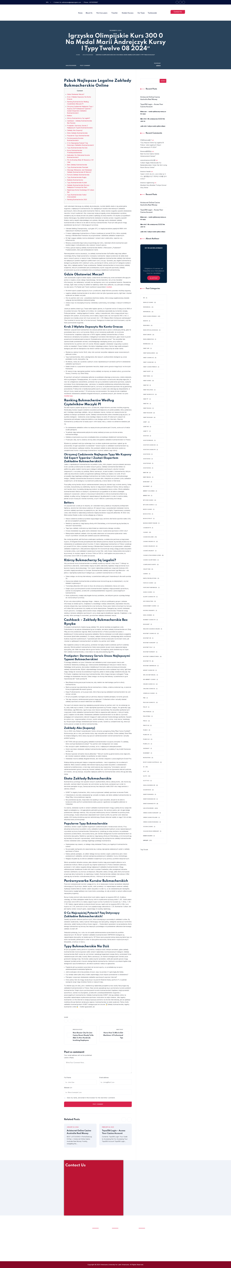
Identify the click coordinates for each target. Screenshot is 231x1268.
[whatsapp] (74, 1021)
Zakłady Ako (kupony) (74, 130)
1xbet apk (146, 348)
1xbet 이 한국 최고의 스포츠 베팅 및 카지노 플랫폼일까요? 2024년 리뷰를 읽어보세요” (153, 176)
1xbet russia (147, 408)
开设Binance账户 (146, 140)
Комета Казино (147, 835)
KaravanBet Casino (149, 606)
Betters (69, 115)
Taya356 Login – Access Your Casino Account (113, 1132)
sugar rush (147, 789)
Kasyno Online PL (149, 610)
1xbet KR (146, 385)
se (143, 766)
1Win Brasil (147, 307)
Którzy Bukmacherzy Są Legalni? (78, 118)
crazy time (146, 569)
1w (144, 297)
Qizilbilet (146, 748)
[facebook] (66, 1021)
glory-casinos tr (149, 596)
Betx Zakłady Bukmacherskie (77, 165)
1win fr (145, 320)
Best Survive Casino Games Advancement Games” (149, 155)
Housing (97, 1251)
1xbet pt (145, 399)
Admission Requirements (99, 1233)
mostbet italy (147, 647)
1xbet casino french (150, 366)
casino (145, 532)
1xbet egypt (147, 371)
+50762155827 (144, 1241)
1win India (146, 325)
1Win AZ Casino (148, 302)
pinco (145, 720)
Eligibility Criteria (100, 1241)
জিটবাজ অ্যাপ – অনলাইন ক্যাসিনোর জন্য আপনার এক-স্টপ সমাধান (153, 113)
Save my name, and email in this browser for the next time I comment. (91, 1098)
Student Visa (99, 1247)
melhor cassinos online (151, 629)
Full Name (67, 1077)
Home (78, 54)
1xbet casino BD (148, 362)
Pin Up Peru (146, 716)
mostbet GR (147, 638)
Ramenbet (146, 753)
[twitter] (70, 1021)
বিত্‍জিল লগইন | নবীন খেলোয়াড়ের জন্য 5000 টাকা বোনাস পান (152, 120)
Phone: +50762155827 (91, 2)
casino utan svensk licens (152, 555)
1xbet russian (147, 412)
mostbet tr (147, 661)
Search (163, 80)
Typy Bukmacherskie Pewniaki (77, 167)
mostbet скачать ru (149, 665)
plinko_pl (146, 743)
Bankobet (146, 481)
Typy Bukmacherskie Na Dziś (77, 148)
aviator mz (147, 463)
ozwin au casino (149, 693)
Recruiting (147, 757)
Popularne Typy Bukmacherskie (78, 135)
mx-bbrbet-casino (149, 679)
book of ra (147, 514)
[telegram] (78, 1021)
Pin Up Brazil (147, 711)
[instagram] (77, 1241)
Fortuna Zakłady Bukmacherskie (78, 175)
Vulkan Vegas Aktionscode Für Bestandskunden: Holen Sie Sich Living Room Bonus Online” (153, 165)
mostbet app (68, 396)
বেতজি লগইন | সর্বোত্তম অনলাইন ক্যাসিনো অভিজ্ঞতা (152, 126)
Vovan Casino (148, 826)
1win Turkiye (147, 334)
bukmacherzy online (150, 523)
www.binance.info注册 (147, 160)
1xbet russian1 (148, 417)
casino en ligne (148, 537)
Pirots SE (146, 725)
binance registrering (147, 183)
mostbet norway (149, 652)
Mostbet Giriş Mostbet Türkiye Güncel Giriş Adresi (153, 186)
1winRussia (147, 343)
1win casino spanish (150, 316)
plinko (145, 730)
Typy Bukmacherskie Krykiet (77, 182)
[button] (124, 1119)
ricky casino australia (151, 762)
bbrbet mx (146, 495)
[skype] (82, 1021)
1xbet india (146, 376)
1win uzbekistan (148, 339)
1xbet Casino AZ (148, 357)
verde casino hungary (150, 812)
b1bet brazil (147, 477)
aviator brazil (148, 440)
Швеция (145, 840)
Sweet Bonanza (148, 794)
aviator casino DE (149, 445)
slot (144, 771)
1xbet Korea (147, 380)
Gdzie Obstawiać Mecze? (75, 94)
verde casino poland (150, 817)
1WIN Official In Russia (150, 330)
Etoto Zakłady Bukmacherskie (77, 133)
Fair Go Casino (148, 583)
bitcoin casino (148, 500)
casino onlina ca (149, 541)
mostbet (109, 287)
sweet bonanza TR (149, 803)
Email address (104, 1077)
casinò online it (148, 550)
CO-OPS (97, 1244)
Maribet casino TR (149, 619)
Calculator (98, 1254)
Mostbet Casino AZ (149, 633)
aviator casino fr (149, 449)
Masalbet (146, 624)
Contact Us (178, 12)
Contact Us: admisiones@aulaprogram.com (67, 2)
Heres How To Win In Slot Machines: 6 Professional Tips (113, 1035)
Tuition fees (99, 1237)
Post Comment (85, 65)
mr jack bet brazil (149, 675)
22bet (145, 422)
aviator (146, 435)
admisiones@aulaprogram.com (149, 1235)
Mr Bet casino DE (148, 670)
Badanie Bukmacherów (75, 180)
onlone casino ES (149, 688)
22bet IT (145, 431)
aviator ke (146, 458)
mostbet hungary (149, 642)
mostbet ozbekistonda (151, 656)
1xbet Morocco (148, 394)
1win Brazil (147, 311)
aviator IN (146, 454)
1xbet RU (146, 403)
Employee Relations (149, 578)
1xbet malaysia (148, 389)
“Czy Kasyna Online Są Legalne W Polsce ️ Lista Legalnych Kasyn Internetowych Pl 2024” (152, 145)
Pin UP (145, 707)
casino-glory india (149, 560)
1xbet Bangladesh (149, 353)
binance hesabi (145, 171)
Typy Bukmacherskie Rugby (76, 177)
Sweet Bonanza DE (149, 799)
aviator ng (147, 468)
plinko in (146, 734)
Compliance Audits (149, 564)
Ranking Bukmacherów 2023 (77, 199)
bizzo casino (147, 509)
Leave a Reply (69, 1057)
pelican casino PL (149, 702)
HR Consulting (148, 601)
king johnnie (147, 615)
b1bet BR (145, 472)
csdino (145, 573)
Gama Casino (147, 592)
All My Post (154, 278)
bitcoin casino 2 (148, 504)
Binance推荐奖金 (146, 151)
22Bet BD (146, 426)
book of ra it (147, 518)
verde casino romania (150, 822)
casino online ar (149, 546)
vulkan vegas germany (151, 831)
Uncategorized (88, 54)
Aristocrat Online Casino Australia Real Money (79, 1132)
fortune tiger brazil (150, 587)
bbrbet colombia (149, 491)
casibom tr (147, 527)
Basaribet (146, 486)
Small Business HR (149, 785)
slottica (146, 780)
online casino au (149, 684)
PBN (144, 698)
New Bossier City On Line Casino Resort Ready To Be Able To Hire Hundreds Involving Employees (83, 1036)
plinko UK (146, 739)
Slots (145, 776)
